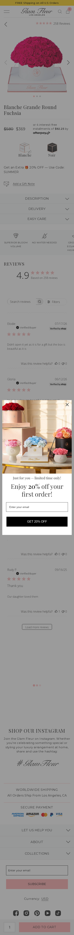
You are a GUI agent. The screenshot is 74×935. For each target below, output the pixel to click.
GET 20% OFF (37, 521)
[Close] (67, 404)
